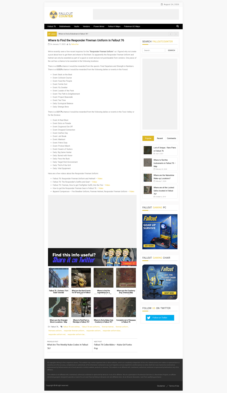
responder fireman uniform (74, 331)
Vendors (86, 26)
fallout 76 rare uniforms (91, 327)
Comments (171, 138)
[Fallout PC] (159, 248)
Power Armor (99, 26)
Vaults (76, 26)
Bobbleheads (64, 26)
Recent (160, 138)
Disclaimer (161, 386)
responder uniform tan (76, 334)
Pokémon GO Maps (132, 26)
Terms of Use (174, 386)
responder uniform (93, 331)
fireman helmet (108, 327)
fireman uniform (122, 327)
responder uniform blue (111, 331)
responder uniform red (56, 334)
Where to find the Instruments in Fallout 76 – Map (165, 163)
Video (100, 178)
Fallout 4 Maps (114, 26)
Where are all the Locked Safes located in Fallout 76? (164, 190)
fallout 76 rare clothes (71, 327)
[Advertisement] (136, 14)
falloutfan (75, 44)
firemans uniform (55, 331)
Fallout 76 (52, 26)
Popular (148, 138)
